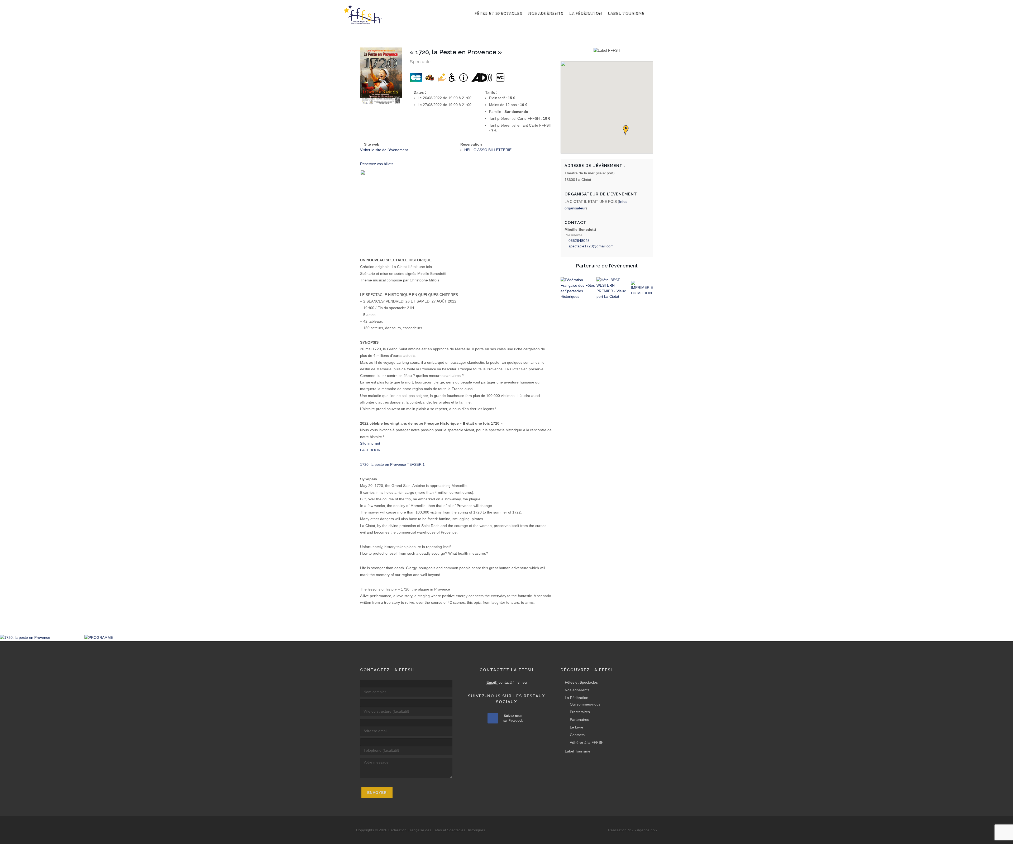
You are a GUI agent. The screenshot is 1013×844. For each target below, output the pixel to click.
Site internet (370, 443)
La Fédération (585, 13)
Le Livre (576, 727)
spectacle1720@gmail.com (591, 246)
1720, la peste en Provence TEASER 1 (392, 464)
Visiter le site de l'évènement (384, 150)
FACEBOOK (370, 450)
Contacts (577, 735)
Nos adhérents (545, 13)
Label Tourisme (626, 13)
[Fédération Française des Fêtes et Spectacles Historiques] (578, 288)
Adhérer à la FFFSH (587, 742)
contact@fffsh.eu (513, 682)
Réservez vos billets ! (377, 164)
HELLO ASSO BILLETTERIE (488, 150)
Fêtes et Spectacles (498, 13)
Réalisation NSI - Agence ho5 (632, 830)
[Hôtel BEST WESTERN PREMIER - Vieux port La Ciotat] (613, 288)
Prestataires (580, 712)
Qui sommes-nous (585, 704)
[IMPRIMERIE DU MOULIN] (642, 288)
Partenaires (579, 719)
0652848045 (579, 240)
